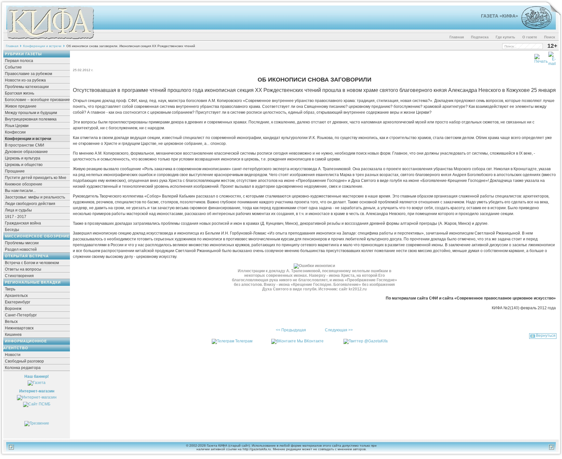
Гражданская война (23, 223)
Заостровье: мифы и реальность (35, 197)
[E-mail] (552, 57)
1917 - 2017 (15, 216)
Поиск (549, 37)
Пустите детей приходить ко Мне (35, 177)
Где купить (505, 37)
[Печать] (541, 57)
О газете (529, 37)
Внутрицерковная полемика (31, 119)
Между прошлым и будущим (31, 112)
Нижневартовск (19, 328)
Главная (456, 37)
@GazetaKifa (376, 341)
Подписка (479, 37)
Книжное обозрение (23, 184)
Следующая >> (339, 330)
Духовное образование (26, 151)
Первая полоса (19, 60)
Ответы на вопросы (23, 269)
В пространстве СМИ (24, 145)
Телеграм (243, 341)
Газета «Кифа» (499, 16)
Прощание (15, 171)
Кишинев (13, 334)
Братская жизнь (19, 93)
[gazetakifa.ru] (50, 39)
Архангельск (16, 295)
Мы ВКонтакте (310, 341)
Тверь (10, 289)
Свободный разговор (24, 361)
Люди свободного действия (30, 203)
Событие (13, 67)
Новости (12, 354)
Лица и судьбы (18, 210)
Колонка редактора (23, 367)
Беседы (12, 229)
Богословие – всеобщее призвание (37, 99)
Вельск (11, 321)
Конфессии (15, 132)
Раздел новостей (21, 249)
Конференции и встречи (42, 46)
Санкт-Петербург (21, 315)
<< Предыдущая (291, 330)
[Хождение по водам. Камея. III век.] (533, 27)
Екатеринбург (17, 302)
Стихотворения (19, 276)
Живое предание (20, 106)
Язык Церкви (17, 125)
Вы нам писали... (20, 190)
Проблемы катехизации (27, 86)
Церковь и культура (22, 158)
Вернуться (545, 335)
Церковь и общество (24, 164)
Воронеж (13, 308)
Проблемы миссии (22, 243)
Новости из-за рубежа (25, 80)
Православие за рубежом (28, 73)
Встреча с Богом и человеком (32, 263)
